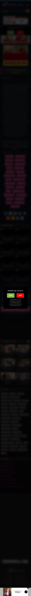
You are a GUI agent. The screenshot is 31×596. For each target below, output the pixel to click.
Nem (20, 295)
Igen (10, 295)
